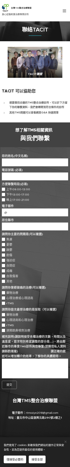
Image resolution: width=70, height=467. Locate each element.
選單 (64, 10)
